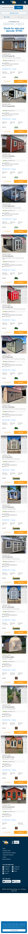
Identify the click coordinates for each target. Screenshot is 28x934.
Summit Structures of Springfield (11, 63)
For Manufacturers (9, 853)
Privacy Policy (22, 926)
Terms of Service (8, 855)
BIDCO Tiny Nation (8, 664)
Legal (4, 857)
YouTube (7, 871)
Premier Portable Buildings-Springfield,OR (13, 264)
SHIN (4, 848)
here (24, 927)
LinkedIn (7, 869)
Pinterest (16, 869)
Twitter (7, 873)
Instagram (17, 867)
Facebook (7, 867)
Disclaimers (6, 859)
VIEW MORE (20, 81)
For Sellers (6, 850)
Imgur (15, 871)
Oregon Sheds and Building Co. (10, 464)
